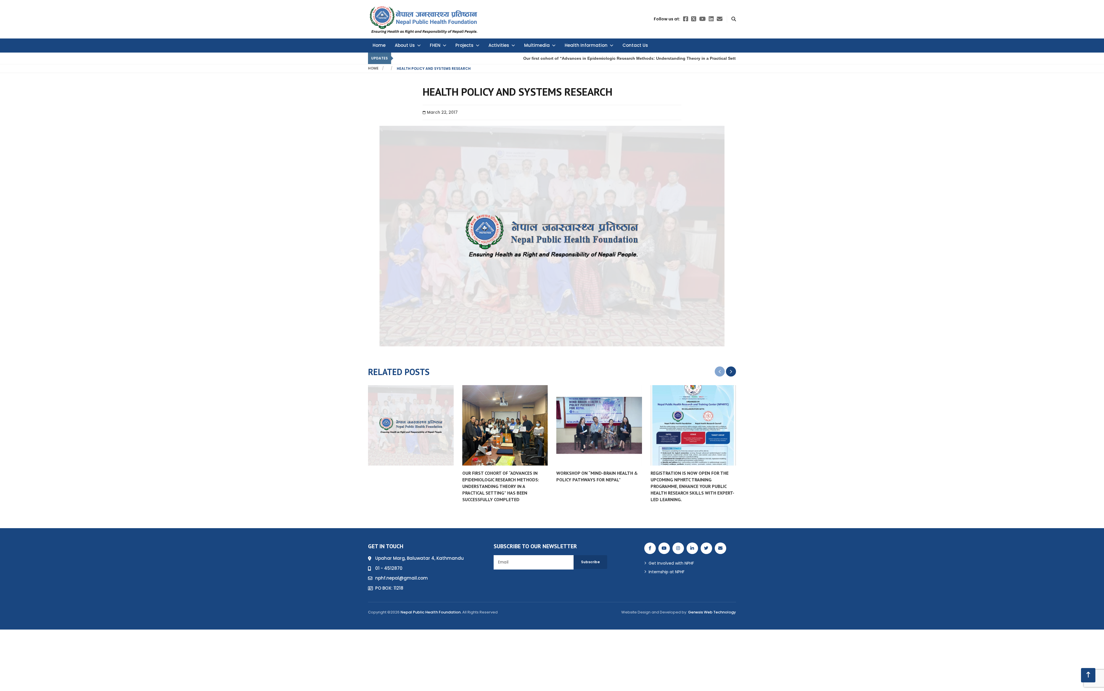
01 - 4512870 (388, 568)
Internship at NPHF (667, 572)
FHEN (435, 45)
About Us (405, 45)
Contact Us (635, 45)
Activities (498, 45)
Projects (464, 45)
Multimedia (537, 45)
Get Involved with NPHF (671, 563)
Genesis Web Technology (712, 612)
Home (379, 45)
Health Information (586, 45)
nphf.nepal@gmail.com (401, 578)
